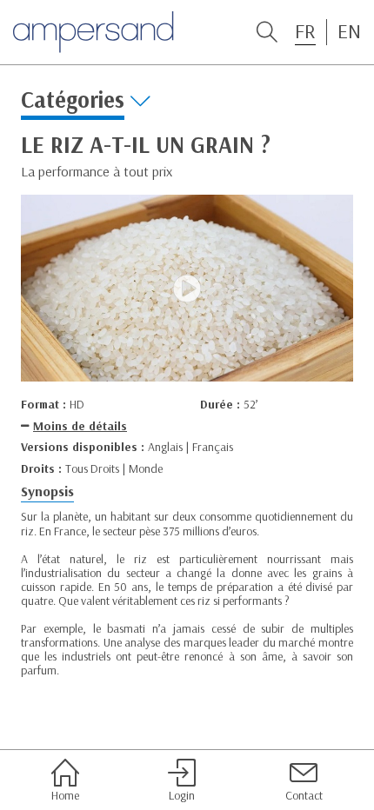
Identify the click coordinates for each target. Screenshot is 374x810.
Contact (304, 794)
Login (182, 794)
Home (65, 794)
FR (305, 31)
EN (349, 31)
